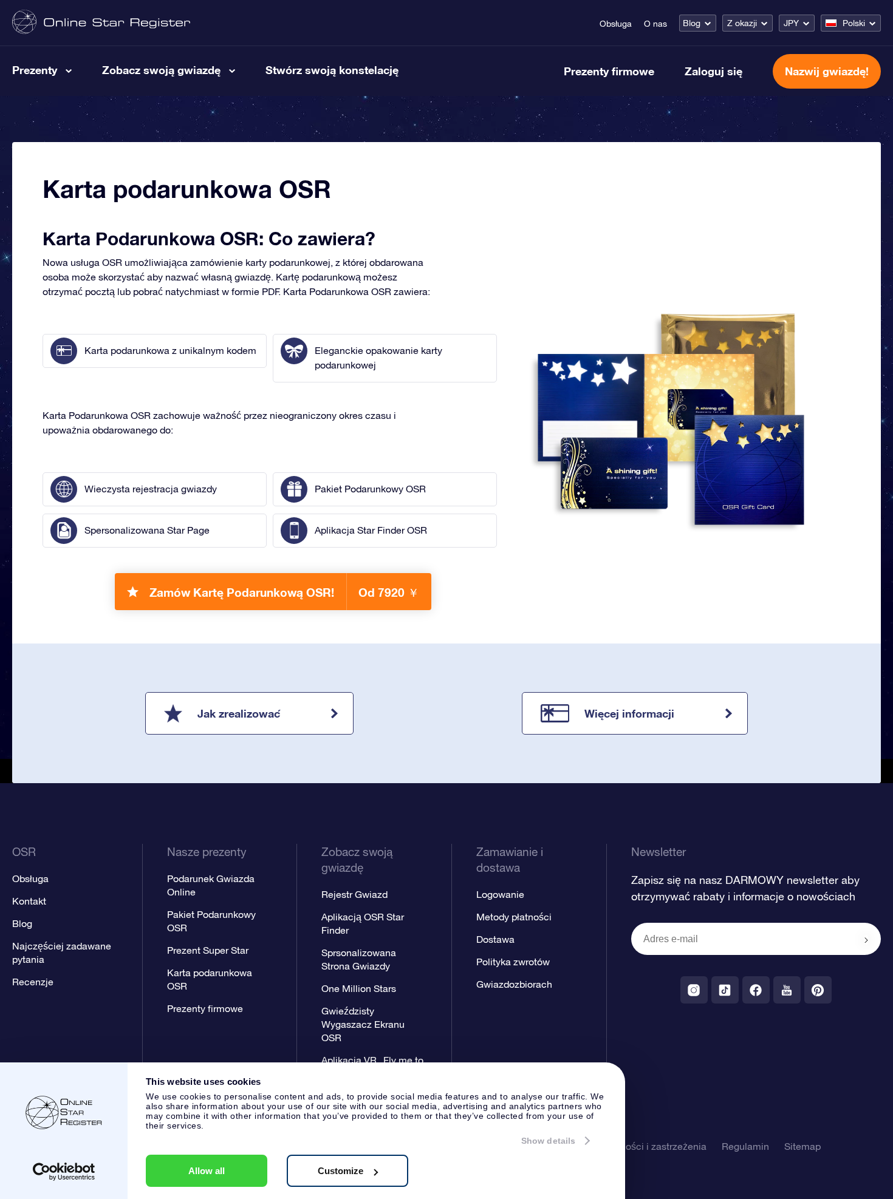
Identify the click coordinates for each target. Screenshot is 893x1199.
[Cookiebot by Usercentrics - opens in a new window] (64, 1172)
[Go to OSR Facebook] (756, 990)
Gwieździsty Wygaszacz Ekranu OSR (363, 1024)
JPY (791, 23)
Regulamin (745, 1146)
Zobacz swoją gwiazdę (161, 69)
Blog (691, 23)
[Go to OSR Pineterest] (818, 990)
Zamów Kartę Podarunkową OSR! (284, 592)
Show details (548, 1141)
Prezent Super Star (207, 950)
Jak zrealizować (238, 713)
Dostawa (495, 939)
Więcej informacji (629, 713)
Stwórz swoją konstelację (332, 69)
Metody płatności (514, 916)
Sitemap (802, 1146)
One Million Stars (358, 988)
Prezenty (34, 69)
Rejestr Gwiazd (354, 894)
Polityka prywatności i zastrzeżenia (630, 1146)
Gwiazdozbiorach (514, 984)
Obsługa (616, 24)
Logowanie (500, 894)
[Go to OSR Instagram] (694, 990)
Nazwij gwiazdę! (827, 71)
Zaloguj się (713, 71)
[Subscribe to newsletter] (866, 940)
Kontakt (29, 900)
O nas (655, 24)
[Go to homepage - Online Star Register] (101, 23)
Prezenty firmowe (609, 71)
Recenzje (32, 981)
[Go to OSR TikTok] (725, 990)
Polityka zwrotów (513, 961)
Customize (340, 1171)
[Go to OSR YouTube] (787, 990)
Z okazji (742, 23)
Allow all (206, 1171)
